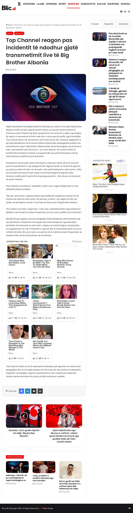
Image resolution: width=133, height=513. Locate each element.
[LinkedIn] (27, 391)
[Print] (40, 391)
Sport (62, 4)
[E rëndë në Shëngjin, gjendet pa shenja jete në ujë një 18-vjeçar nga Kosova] (99, 91)
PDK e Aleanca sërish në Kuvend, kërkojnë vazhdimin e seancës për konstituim (118, 113)
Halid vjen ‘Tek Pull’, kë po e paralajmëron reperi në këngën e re (16, 478)
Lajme (40, 4)
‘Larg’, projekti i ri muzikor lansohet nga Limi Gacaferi (43, 478)
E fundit (94, 24)
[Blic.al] (9, 8)
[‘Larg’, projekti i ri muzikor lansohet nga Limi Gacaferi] (44, 467)
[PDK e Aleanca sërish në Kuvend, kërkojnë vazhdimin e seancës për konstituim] (99, 109)
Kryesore (29, 4)
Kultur (101, 4)
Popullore (108, 24)
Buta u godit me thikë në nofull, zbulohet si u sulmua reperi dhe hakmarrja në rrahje (69, 485)
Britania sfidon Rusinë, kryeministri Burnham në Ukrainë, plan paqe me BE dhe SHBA (117, 135)
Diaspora (113, 4)
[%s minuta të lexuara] (33, 391)
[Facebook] (21, 391)
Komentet (123, 24)
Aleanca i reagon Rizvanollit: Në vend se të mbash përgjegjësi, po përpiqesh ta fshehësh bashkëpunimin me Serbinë (118, 70)
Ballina (10, 25)
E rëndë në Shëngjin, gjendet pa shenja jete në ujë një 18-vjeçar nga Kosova (118, 94)
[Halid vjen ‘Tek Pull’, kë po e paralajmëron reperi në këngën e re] (17, 467)
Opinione (51, 4)
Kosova (125, 4)
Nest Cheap (48, 508)
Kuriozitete (88, 4)
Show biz (73, 4)
